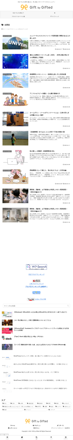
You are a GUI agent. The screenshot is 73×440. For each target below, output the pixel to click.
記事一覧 (61, 425)
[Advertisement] (36, 241)
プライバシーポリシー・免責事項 (60, 428)
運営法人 (37, 428)
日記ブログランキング (36, 274)
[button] (68, 306)
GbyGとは (37, 425)
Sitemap (12, 425)
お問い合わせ (13, 428)
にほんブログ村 (40, 299)
